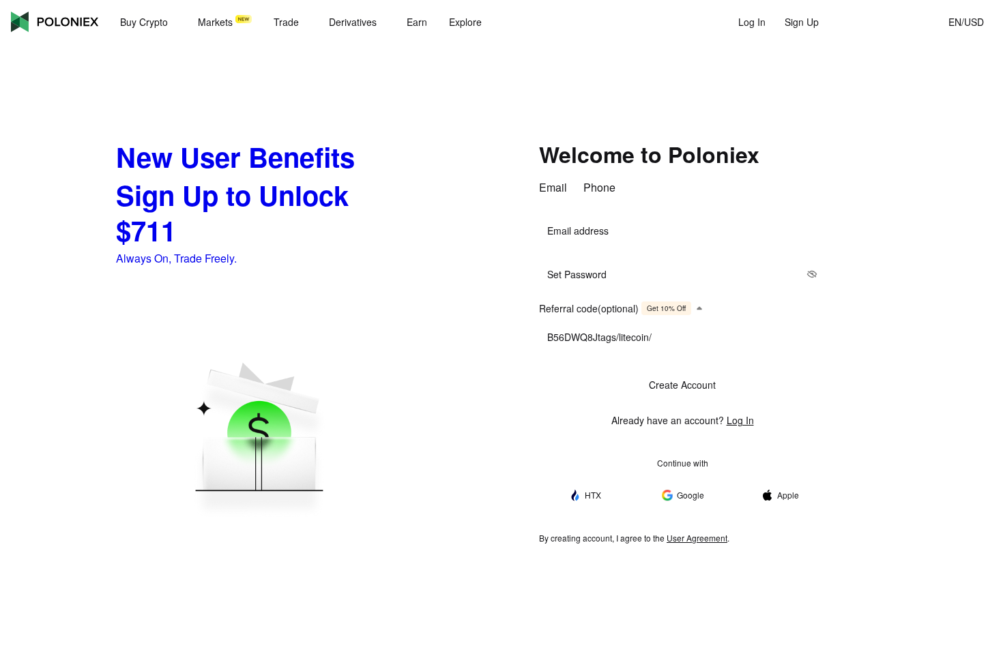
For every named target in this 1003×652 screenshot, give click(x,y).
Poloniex (54, 22)
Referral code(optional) (612, 308)
